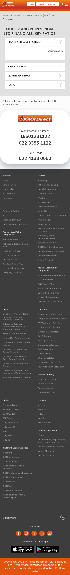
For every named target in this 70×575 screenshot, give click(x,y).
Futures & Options (12, 211)
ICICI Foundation (11, 457)
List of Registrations (48, 255)
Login (31, 4)
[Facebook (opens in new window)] (18, 533)
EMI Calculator (44, 336)
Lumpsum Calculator (48, 331)
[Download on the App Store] (23, 549)
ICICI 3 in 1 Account (47, 379)
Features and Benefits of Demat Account (15, 350)
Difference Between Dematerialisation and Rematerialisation (14, 326)
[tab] (35, 42)
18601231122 (35, 136)
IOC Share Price (10, 259)
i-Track (41, 435)
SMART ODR (44, 224)
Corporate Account (47, 392)
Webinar (42, 409)
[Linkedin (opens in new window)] (42, 533)
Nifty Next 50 (9, 427)
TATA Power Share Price (49, 284)
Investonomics (45, 422)
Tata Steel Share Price (14, 268)
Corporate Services (47, 206)
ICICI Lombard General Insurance (14, 467)
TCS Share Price (45, 279)
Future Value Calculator (49, 327)
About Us (42, 211)
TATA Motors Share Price (50, 301)
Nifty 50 (6, 440)
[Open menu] (67, 4)
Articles (41, 405)
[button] (55, 51)
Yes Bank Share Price (13, 264)
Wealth (41, 198)
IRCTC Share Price (11, 251)
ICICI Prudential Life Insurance (17, 473)
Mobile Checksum (46, 451)
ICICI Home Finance (12, 490)
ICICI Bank (7, 452)
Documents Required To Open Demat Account (15, 357)
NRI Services (44, 202)
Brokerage (43, 180)
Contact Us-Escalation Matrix (52, 215)
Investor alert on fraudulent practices (51, 229)
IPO (4, 215)
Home (6, 16)
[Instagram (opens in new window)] (26, 533)
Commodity (8, 189)
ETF (4, 202)
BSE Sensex (8, 418)
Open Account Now (47, 4)
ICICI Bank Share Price (48, 297)
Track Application (46, 455)
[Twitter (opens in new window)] (34, 533)
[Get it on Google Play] (47, 549)
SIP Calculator (44, 353)
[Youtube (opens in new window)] (49, 533)
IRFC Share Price (11, 255)
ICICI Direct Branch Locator (51, 247)
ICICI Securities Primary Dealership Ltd (14, 496)
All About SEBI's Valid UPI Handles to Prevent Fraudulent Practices (15, 317)
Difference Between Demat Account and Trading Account (17, 371)
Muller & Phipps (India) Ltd (39, 16)
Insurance (7, 198)
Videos (41, 414)
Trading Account (46, 388)
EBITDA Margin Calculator (50, 323)
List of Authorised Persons (51, 446)
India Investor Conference (15, 224)
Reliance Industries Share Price (15, 245)
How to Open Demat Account (17, 377)
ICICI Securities (10, 461)
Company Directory (12, 272)
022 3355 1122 (35, 143)
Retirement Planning (48, 184)
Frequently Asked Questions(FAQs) (46, 236)
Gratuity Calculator (47, 340)
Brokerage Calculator (48, 345)
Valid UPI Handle (46, 260)
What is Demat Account (14, 333)
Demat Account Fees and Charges (15, 364)
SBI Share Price (10, 239)
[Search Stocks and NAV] (62, 4)
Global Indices (10, 405)
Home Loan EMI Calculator (51, 362)
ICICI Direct (8, 486)
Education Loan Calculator (51, 366)
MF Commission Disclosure (51, 251)
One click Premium (47, 189)
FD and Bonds (10, 193)
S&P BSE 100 (9, 414)
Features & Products (48, 242)
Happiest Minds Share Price (51, 275)
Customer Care (45, 193)
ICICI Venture (9, 481)
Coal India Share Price (48, 293)
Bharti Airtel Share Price (49, 288)
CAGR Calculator (46, 358)
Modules (42, 418)
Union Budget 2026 (12, 219)
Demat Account (45, 383)
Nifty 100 (7, 431)
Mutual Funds (9, 184)
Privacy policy (44, 219)
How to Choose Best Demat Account (16, 343)
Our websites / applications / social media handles (52, 441)
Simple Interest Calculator (50, 314)
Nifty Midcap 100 (11, 422)
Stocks (17, 16)
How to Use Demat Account (16, 338)
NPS (5, 206)
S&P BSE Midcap (11, 409)
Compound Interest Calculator (52, 318)
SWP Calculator (45, 349)
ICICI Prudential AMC (13, 477)
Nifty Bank (7, 435)
